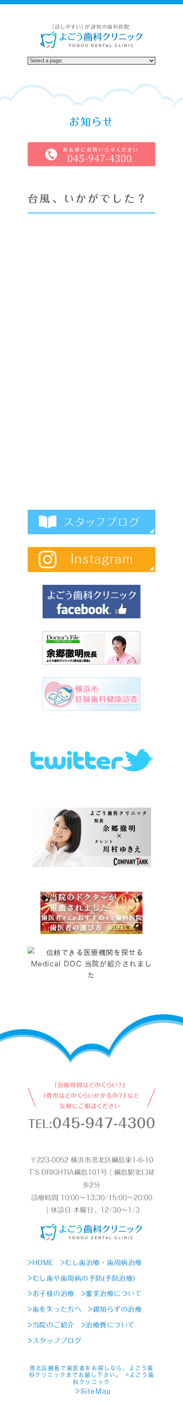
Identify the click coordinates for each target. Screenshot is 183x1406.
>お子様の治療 (51, 1293)
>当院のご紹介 (51, 1325)
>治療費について (108, 1325)
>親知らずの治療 (115, 1309)
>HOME (41, 1262)
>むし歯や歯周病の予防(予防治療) (81, 1278)
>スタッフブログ (54, 1340)
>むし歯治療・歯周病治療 (101, 1262)
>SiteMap (93, 1391)
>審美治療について (111, 1293)
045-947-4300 (103, 1123)
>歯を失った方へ (54, 1309)
